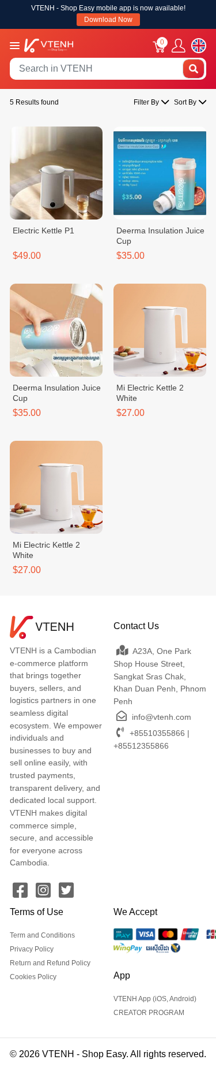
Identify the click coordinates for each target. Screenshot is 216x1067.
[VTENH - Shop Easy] (48, 45)
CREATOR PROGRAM (148, 1013)
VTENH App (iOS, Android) (154, 999)
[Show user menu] (178, 46)
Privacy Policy (32, 949)
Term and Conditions (42, 935)
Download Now (108, 20)
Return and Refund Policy (50, 963)
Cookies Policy (33, 977)
